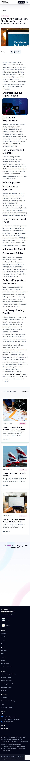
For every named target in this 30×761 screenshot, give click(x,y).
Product (3, 657)
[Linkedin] (15, 52)
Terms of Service (15, 759)
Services (3, 633)
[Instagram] (19, 52)
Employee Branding (7, 680)
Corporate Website (21, 737)
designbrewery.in (15, 374)
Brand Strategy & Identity (8, 674)
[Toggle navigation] (27, 2)
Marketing (4, 694)
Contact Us (21, 2)
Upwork (14, 233)
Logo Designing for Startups (6, 744)
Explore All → (25, 391)
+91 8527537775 (8, 722)
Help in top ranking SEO (12, 737)
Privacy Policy (4, 759)
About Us (4, 636)
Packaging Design (6, 687)
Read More (6, 439)
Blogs (3, 10)
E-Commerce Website (23, 741)
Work (2, 640)
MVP (2, 653)
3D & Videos (4, 697)
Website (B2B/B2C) (6, 667)
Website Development (17, 744)
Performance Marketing (8, 701)
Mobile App (4, 650)
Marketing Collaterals (7, 684)
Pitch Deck (4, 690)
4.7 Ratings (8, 619)
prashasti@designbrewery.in (11, 719)
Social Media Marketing (7, 707)
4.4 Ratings (8, 625)
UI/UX (3, 647)
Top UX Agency (14, 739)
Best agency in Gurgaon (6, 739)
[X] (11, 52)
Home (3, 630)
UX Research (5, 663)
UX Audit (3, 660)
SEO (2, 704)
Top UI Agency (4, 737)
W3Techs (5, 166)
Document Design (6, 677)
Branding (3, 671)
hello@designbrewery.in (18, 376)
